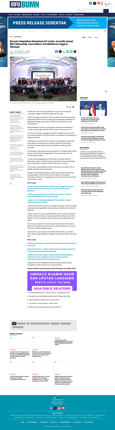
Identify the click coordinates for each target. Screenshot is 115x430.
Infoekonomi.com (36, 415)
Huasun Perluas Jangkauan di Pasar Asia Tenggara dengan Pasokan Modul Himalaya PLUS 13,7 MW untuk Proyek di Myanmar (50, 188)
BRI (28, 323)
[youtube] (64, 409)
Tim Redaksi (43, 422)
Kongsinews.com (80, 415)
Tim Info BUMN (18, 51)
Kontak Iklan (88, 422)
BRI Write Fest (55, 323)
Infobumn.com (91, 415)
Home (10, 15)
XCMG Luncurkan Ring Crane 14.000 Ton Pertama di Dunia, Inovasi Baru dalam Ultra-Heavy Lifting (49, 195)
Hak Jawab (77, 422)
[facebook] (91, 4)
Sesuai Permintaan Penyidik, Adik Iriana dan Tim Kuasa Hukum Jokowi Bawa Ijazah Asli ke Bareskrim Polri (93, 128)
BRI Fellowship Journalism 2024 (40, 323)
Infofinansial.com (19, 417)
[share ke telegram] (68, 52)
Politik (43, 15)
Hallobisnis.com (30, 417)
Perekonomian (27, 15)
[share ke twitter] (60, 52)
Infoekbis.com (14, 415)
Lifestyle (62, 15)
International (79, 15)
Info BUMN (17, 15)
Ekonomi (18, 37)
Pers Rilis (69, 15)
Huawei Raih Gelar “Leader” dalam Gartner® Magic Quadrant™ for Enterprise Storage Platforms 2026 (51, 250)
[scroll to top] (110, 427)
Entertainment (52, 15)
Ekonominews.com (58, 415)
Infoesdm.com (40, 417)
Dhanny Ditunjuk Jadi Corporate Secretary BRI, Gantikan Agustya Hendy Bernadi (92, 191)
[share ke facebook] (57, 52)
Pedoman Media (65, 422)
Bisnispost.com (100, 415)
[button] (67, 107)
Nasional (36, 15)
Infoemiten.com (69, 415)
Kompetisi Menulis (18, 327)
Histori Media (32, 422)
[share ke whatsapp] (64, 52)
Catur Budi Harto (65, 323)
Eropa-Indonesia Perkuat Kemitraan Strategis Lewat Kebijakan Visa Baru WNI (90, 119)
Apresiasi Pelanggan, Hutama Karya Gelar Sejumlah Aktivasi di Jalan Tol (93, 183)
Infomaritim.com (84, 417)
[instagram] (99, 4)
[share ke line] (71, 52)
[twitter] (95, 4)
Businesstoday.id (24, 415)
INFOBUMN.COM (33, 112)
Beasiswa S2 (21, 323)
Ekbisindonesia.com (73, 417)
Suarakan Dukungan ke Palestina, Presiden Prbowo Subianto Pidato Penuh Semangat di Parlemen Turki (93, 138)
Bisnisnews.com (46, 415)
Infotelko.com (62, 417)
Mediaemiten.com (51, 417)
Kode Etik (54, 422)
